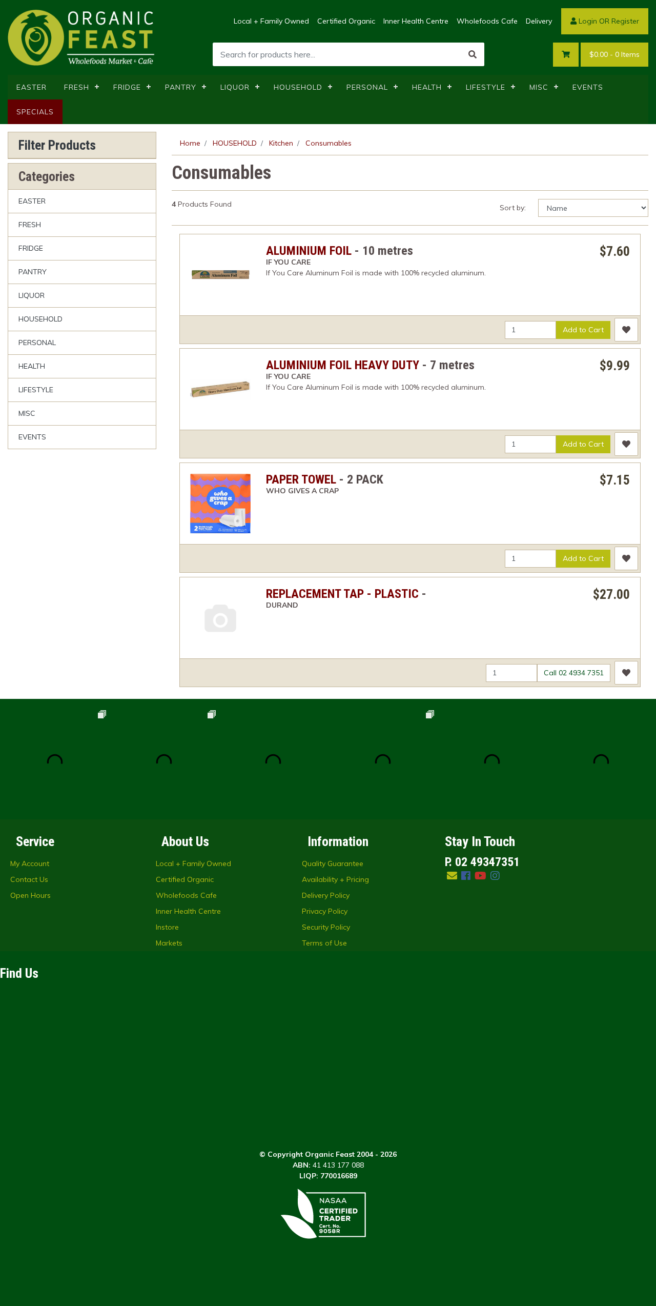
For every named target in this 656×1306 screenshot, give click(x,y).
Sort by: (513, 207)
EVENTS (587, 87)
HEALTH (427, 87)
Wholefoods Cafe (487, 21)
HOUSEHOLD (298, 87)
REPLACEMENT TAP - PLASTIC (342, 594)
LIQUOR (235, 87)
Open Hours (30, 895)
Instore (167, 927)
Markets (169, 943)
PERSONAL (367, 87)
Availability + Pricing (335, 879)
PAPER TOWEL (301, 479)
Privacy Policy (324, 911)
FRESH (76, 87)
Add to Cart (583, 329)
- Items (614, 54)
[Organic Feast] (82, 37)
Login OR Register (608, 21)
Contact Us (29, 879)
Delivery (539, 21)
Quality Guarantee (332, 863)
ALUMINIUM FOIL (309, 251)
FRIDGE (127, 87)
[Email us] (452, 875)
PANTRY (180, 87)
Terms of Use (324, 943)
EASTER (31, 87)
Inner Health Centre (415, 21)
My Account (29, 863)
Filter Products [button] (57, 145)
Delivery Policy (326, 895)
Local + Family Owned (271, 21)
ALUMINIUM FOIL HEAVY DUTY (342, 365)
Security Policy (326, 927)
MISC (538, 87)
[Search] (472, 54)
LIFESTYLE (485, 87)
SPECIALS (35, 111)
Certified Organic (346, 21)
